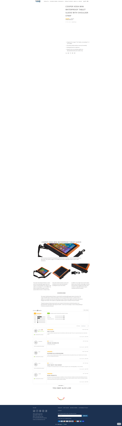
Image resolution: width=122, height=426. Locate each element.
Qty (66, 33)
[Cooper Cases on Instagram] (43, 411)
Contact (80, 1)
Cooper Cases (62, 418)
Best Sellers (66, 407)
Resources (60, 1)
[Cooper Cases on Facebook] (37, 411)
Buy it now (84, 35)
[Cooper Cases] (38, 1)
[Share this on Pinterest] (72, 53)
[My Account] (84, 1)
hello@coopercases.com (41, 419)
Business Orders (54, 1)
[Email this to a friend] (74, 53)
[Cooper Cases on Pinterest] (40, 411)
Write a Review (86, 310)
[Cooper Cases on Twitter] (34, 411)
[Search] (86, 1)
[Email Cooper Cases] (46, 411)
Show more (60, 385)
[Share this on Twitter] (68, 53)
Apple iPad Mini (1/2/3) (69, 26)
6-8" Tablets (77, 26)
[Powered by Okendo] (37, 310)
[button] (70, 18)
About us (76, 1)
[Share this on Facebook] (70, 53)
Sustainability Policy (83, 407)
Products (46, 1)
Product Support (69, 1)
